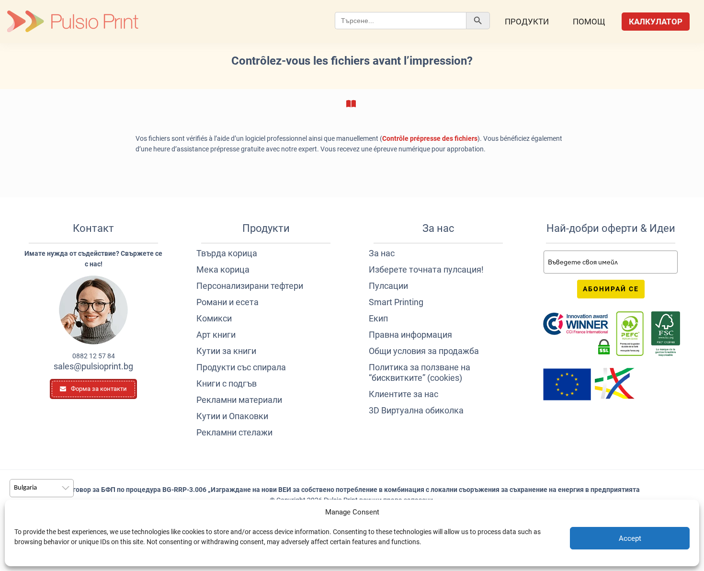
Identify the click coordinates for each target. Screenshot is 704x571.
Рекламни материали (239, 400)
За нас (382, 253)
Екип (378, 318)
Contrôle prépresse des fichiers (429, 138)
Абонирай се (611, 289)
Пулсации (388, 286)
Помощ (589, 21)
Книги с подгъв (226, 383)
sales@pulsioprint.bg (93, 366)
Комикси (214, 318)
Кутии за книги (226, 351)
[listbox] (42, 488)
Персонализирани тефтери (249, 286)
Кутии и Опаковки (232, 416)
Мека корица (223, 269)
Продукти (527, 21)
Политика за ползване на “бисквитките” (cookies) (419, 372)
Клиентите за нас (403, 394)
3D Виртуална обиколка (416, 410)
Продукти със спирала (241, 367)
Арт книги (216, 335)
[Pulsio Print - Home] (73, 21)
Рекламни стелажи (234, 432)
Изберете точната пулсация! (426, 269)
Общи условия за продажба (424, 351)
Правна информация (410, 335)
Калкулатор (655, 21)
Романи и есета (227, 302)
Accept (630, 538)
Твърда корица (226, 253)
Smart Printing (396, 302)
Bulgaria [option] (25, 487)
